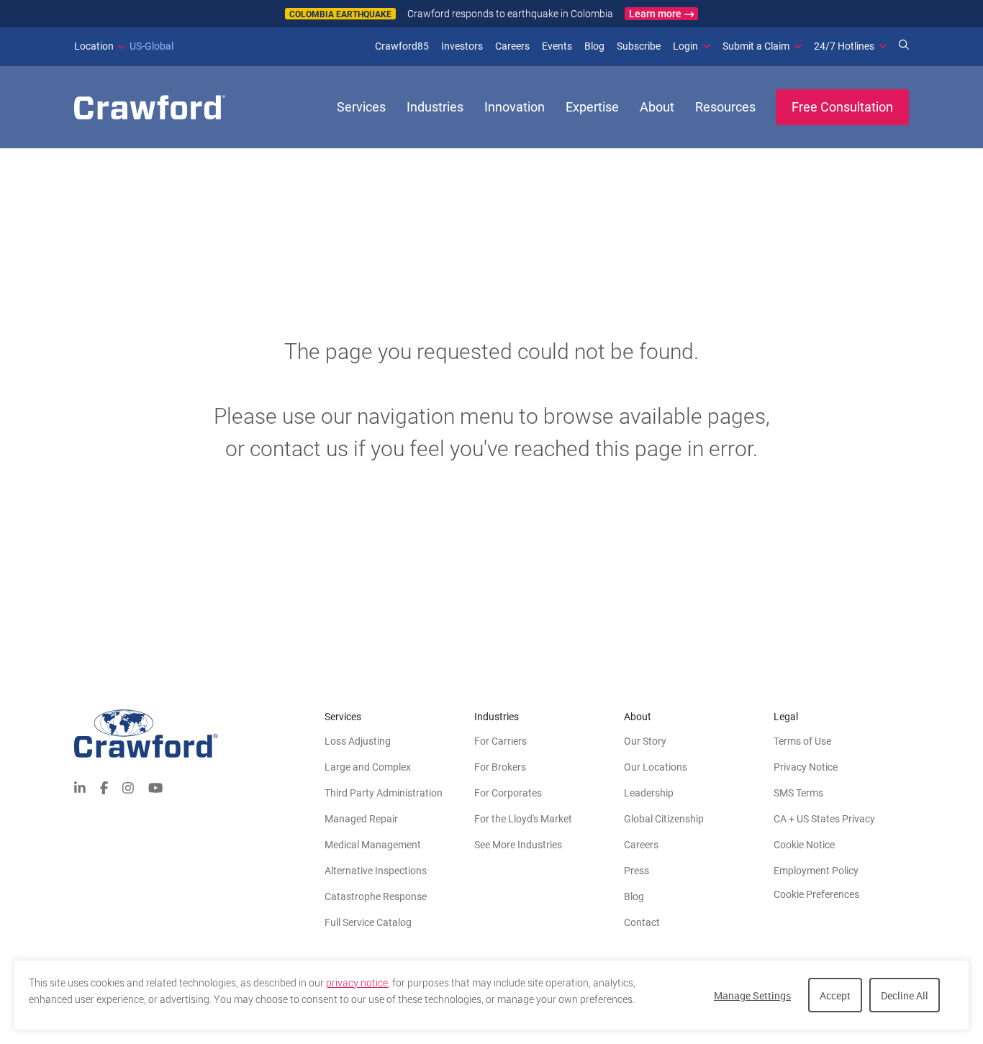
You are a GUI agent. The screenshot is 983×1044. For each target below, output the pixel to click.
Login (685, 46)
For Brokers (500, 767)
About (657, 106)
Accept (835, 995)
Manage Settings (752, 995)
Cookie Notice (804, 844)
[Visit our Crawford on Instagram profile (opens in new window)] (128, 786)
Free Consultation (842, 106)
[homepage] (149, 107)
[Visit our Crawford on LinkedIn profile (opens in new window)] (80, 786)
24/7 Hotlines (844, 46)
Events (557, 46)
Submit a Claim (755, 46)
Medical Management (373, 844)
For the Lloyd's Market (523, 819)
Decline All (904, 995)
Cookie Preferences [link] (816, 894)
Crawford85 (402, 46)
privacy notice (357, 983)
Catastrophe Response (376, 896)
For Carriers (500, 741)
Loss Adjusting (358, 741)
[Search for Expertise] (904, 46)
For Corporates (508, 793)
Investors (462, 46)
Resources (725, 106)
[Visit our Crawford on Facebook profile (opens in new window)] (104, 786)
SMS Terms (798, 793)
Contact (642, 922)
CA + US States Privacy (824, 819)
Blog (594, 46)
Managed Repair (361, 819)
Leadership (649, 793)
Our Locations (655, 767)
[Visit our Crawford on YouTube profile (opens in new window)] (155, 786)
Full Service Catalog (368, 922)
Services (361, 106)
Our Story (645, 741)
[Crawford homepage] (199, 733)
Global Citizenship (664, 819)
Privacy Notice (806, 767)
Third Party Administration (384, 793)
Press (636, 870)
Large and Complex (368, 767)
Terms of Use (802, 741)
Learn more (655, 13)
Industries (435, 106)
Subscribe (639, 46)
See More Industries (518, 844)
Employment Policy (816, 870)
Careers (512, 46)
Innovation (514, 106)
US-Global (123, 46)
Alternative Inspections (376, 870)
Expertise (592, 106)
